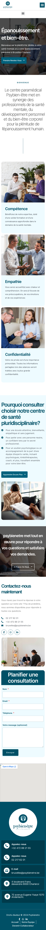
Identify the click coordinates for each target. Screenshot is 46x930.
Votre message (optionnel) (15, 725)
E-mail (15, 869)
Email (5, 701)
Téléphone (8, 713)
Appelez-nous (19, 844)
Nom (5, 689)
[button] (42, 5)
